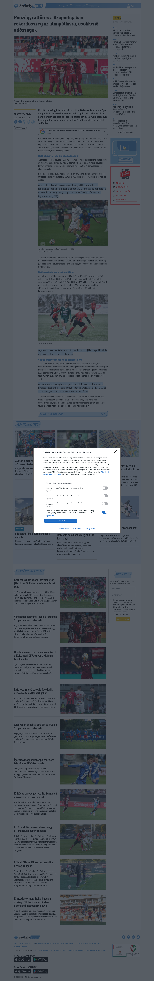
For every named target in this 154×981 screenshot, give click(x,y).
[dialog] (77, 490)
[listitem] (77, 483)
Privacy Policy (90, 529)
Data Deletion (64, 529)
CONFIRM (61, 521)
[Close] (116, 452)
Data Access (77, 529)
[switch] (105, 488)
